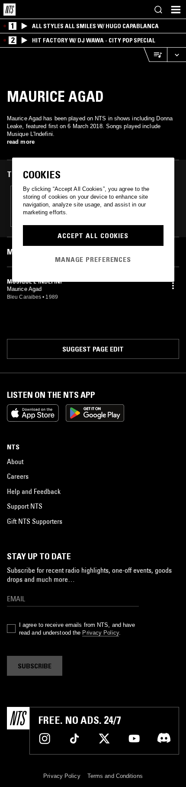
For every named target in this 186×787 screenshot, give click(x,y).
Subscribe (34, 665)
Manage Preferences (93, 259)
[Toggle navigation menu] (176, 9)
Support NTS (24, 506)
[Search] (158, 9)
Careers (18, 476)
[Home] (9, 9)
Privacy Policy (100, 632)
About (15, 461)
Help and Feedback (34, 491)
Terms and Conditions (115, 776)
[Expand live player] (176, 55)
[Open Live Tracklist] (155, 55)
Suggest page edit (93, 349)
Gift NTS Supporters (34, 521)
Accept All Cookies (93, 235)
